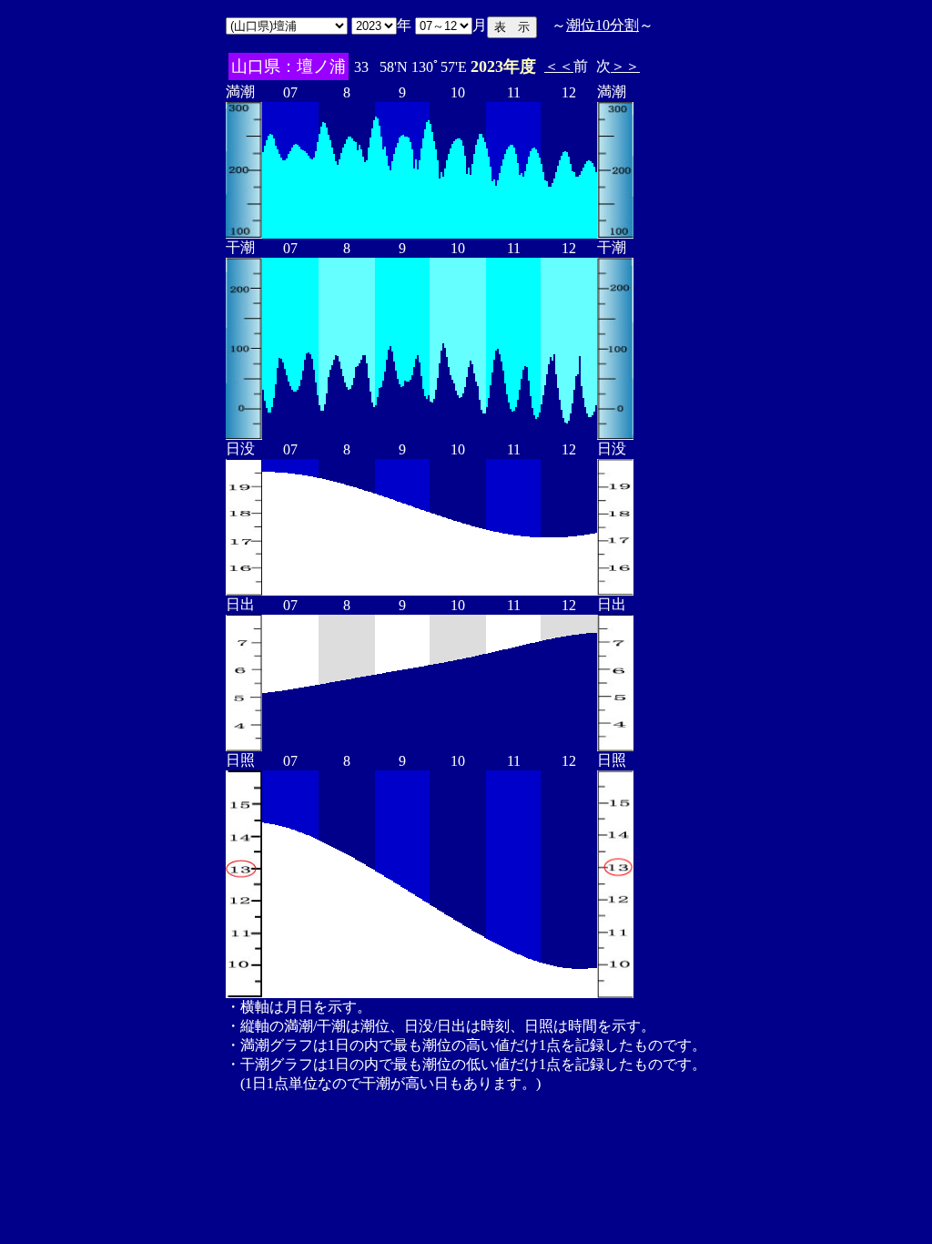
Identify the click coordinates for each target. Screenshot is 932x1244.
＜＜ (558, 66)
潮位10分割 (602, 25)
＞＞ (625, 66)
